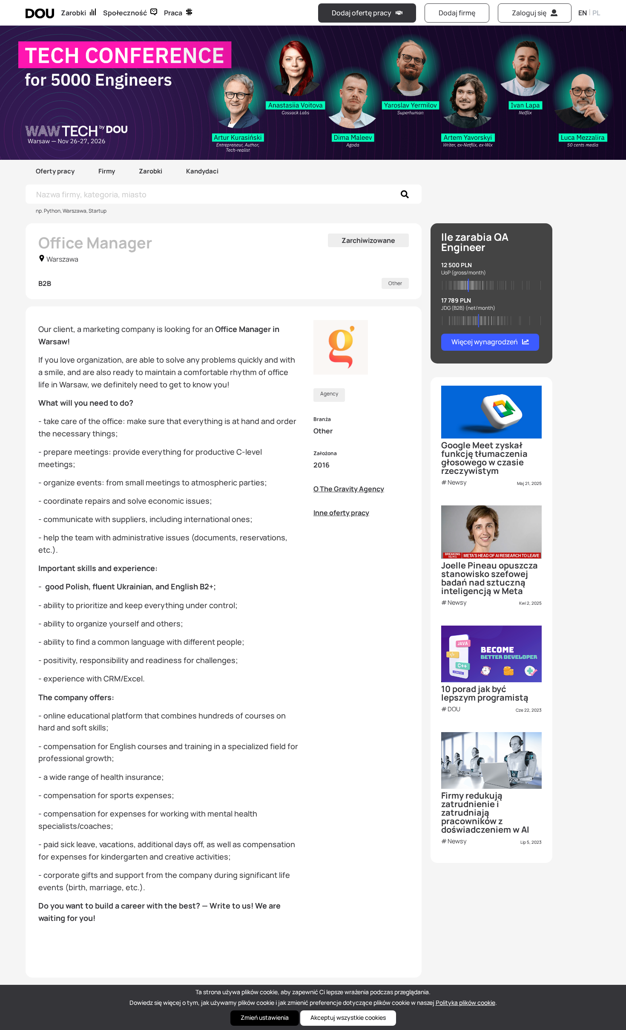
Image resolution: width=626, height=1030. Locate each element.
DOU (454, 709)
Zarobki (73, 12)
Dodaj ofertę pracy (361, 12)
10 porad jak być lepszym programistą (484, 693)
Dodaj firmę (457, 12)
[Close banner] (620, 27)
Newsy (457, 482)
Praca (173, 12)
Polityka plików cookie (465, 1002)
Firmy (106, 171)
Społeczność (125, 12)
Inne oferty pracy (341, 512)
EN (582, 12)
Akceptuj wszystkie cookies (348, 1017)
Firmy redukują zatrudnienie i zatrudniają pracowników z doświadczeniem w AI (485, 812)
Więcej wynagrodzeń (484, 341)
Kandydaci (202, 171)
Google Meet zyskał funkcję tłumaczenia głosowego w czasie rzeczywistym (484, 457)
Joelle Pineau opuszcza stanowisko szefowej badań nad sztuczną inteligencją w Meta (489, 578)
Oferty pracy (55, 171)
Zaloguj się (529, 12)
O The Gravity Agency (348, 488)
